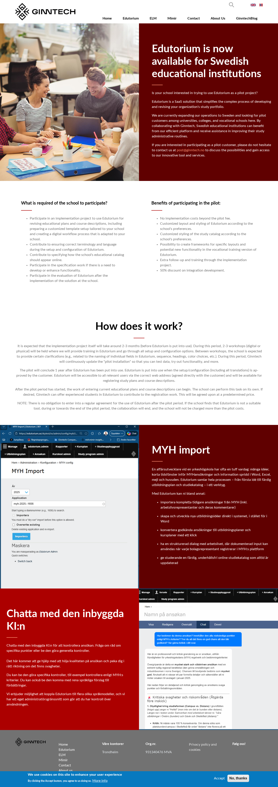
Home (107, 18)
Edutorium (131, 18)
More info (100, 780)
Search (231, 4)
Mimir (172, 18)
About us (218, 18)
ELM (153, 18)
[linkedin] (236, 753)
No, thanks (238, 778)
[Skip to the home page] (45, 11)
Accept (219, 778)
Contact (193, 18)
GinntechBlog (246, 18)
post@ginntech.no (190, 150)
